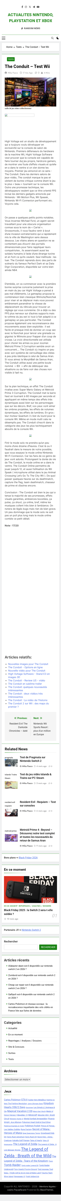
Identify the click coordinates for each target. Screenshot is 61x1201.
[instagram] (26, 7)
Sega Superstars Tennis (31, 1133)
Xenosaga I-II (19, 1176)
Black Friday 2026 (28, 857)
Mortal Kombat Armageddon (35, 1118)
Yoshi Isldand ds (32, 1176)
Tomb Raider (12, 1165)
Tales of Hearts (36, 1140)
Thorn (51, 1161)
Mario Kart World (39, 1111)
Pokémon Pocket (32, 1126)
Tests (11, 59)
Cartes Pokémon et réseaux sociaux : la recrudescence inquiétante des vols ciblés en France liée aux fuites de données (30, 1007)
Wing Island (8, 1176)
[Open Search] (52, 38)
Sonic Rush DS (31, 1137)
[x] (30, 7)
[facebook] (22, 7)
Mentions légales (47, 1186)
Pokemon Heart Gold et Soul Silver (36, 1122)
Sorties (11, 1053)
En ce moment (10, 906)
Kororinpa (29, 1108)
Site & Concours (16, 1046)
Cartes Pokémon (12, 1099)
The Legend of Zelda (25, 1144)
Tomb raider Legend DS (29, 1165)
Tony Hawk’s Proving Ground (25, 1169)
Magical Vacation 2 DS (19, 1111)
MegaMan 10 (22, 1115)
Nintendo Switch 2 (31, 930)
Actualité (12, 1028)
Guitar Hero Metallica (37, 1100)
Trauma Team (47, 1173)
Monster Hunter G (16, 1119)
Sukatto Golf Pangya (20, 1140)
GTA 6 (24, 1099)
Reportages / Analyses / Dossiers (35, 906)
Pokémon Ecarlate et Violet (14, 1126)
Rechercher (11, 941)
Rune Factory (26, 1129)
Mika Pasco (13, 72)
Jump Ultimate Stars (35, 1104)
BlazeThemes (46, 1189)
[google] (34, 7)
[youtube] (38, 7)
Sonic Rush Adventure (16, 1137)
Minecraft (32, 1115)
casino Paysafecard (16, 1189)
